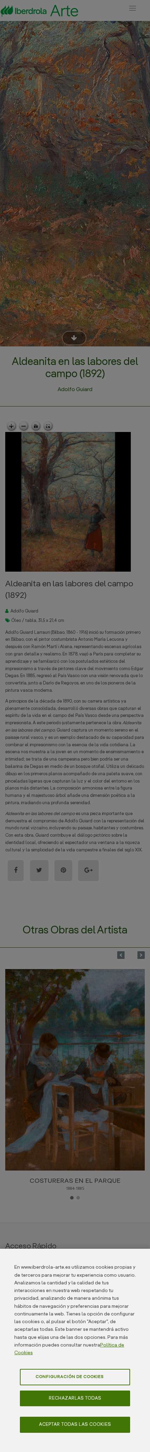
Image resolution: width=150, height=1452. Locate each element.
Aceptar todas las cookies (75, 1424)
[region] (75, 1350)
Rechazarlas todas (75, 1398)
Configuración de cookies (70, 1377)
